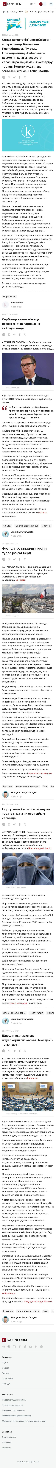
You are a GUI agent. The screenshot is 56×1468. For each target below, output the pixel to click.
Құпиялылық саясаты (12, 1405)
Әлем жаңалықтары (26, 526)
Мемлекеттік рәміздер (13, 1410)
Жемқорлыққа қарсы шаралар (16, 1415)
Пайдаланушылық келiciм (14, 1400)
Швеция (8, 1311)
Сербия (46, 526)
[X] (25, 77)
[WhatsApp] (9, 77)
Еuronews (32, 1078)
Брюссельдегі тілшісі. (40, 848)
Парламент (9, 296)
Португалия (36, 1013)
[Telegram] (14, 77)
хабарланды (8, 1293)
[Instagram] (3, 77)
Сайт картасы (9, 1437)
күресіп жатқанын (18, 1003)
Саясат (5, 1368)
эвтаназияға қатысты (40, 773)
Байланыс (6, 1442)
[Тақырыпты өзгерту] (42, 4)
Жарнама (6, 1447)
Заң (45, 786)
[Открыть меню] (51, 4)
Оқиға (5, 1362)
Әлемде (6, 1383)
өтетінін (42, 512)
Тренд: (5, 11)
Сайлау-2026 (16, 11)
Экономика (7, 1378)
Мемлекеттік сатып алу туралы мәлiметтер (24, 1421)
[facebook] (19, 1346)
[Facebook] (19, 77)
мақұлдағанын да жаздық (38, 1301)
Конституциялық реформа (43, 11)
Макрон (7, 786)
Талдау (5, 1373)
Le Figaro (20, 580)
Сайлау (7, 526)
